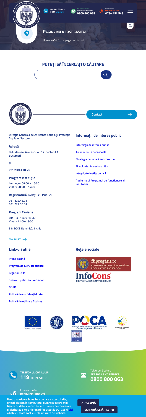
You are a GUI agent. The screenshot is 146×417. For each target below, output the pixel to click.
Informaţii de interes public (92, 145)
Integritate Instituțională (91, 173)
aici (71, 409)
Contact (97, 114)
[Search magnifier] (105, 74)
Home (46, 40)
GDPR (12, 287)
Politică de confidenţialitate (26, 294)
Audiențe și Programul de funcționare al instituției (100, 182)
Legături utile (17, 273)
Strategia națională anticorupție (95, 159)
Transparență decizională (91, 152)
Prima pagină (17, 258)
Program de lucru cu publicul (26, 266)
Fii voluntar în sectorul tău (92, 166)
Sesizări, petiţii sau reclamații (27, 280)
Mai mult (15, 239)
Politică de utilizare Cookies (25, 301)
